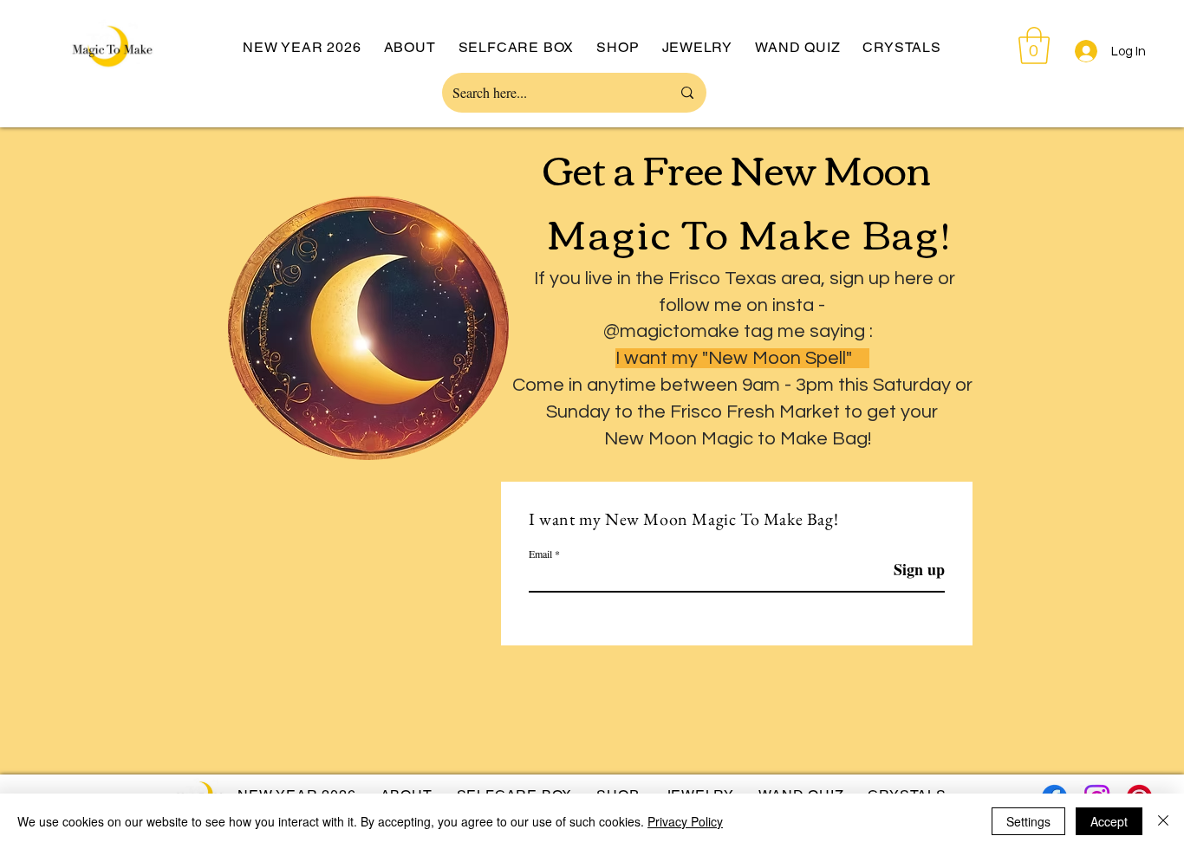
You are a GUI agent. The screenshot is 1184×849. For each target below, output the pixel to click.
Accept (1109, 821)
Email (540, 553)
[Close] (1163, 821)
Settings (1028, 821)
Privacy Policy (685, 821)
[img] (112, 72)
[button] (1034, 45)
